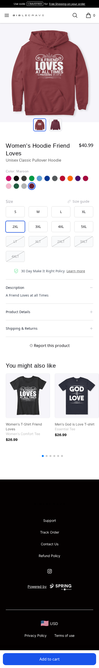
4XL (61, 226)
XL (84, 211)
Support (49, 520)
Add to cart (49, 659)
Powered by (37, 586)
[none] (78, 201)
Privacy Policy (36, 635)
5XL (84, 226)
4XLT (15, 256)
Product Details (18, 312)
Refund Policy (49, 556)
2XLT (61, 241)
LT (15, 241)
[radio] (15, 211)
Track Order (49, 532)
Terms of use (64, 635)
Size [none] (9, 201)
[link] (28, 396)
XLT (38, 241)
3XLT (83, 241)
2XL (15, 226)
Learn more (76, 271)
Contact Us (49, 544)
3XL (38, 226)
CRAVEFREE (35, 4)
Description (15, 287)
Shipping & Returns (21, 328)
